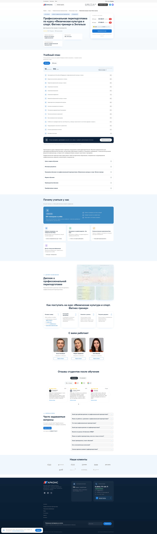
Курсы (44, 511)
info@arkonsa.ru (53, 323)
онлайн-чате (49, 322)
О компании (46, 1)
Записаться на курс (106, 140)
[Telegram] (44, 493)
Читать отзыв (52, 400)
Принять (38, 530)
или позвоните (50, 431)
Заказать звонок (103, 4)
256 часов (54, 63)
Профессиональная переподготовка (50, 506)
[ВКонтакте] (51, 493)
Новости (45, 515)
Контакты (52, 1)
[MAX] (48, 493)
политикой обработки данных (18, 530)
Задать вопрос (60, 358)
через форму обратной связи (52, 325)
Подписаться (107, 523)
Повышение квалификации (48, 508)
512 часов (47, 63)
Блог (56, 1)
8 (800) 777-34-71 (90, 4)
